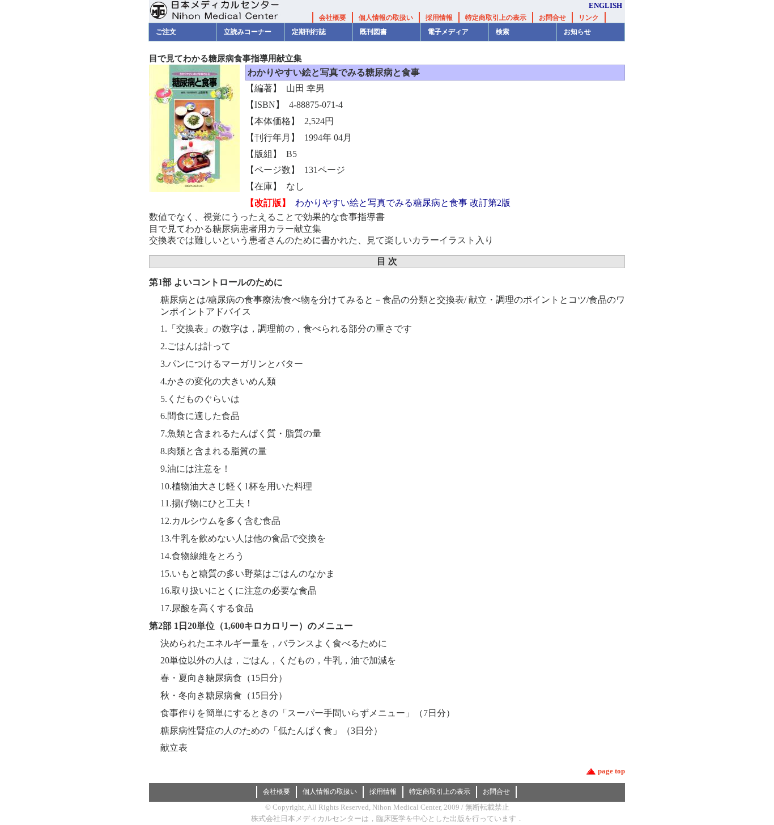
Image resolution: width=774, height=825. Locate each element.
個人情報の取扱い (386, 18)
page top (611, 771)
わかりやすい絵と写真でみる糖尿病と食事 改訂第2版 (403, 203)
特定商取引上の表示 (495, 18)
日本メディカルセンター (222, 11)
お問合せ (552, 18)
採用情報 (439, 18)
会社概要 (332, 18)
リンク (589, 18)
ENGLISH (605, 5)
